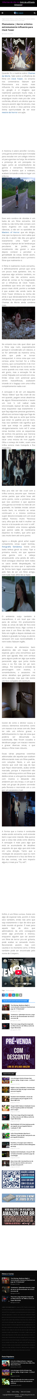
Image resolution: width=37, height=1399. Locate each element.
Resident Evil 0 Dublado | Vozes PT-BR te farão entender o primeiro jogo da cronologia (23, 1153)
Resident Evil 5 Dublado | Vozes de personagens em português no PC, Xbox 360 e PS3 (22, 1098)
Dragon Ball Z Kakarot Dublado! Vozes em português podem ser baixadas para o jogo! (23, 1107)
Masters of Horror (11, 232)
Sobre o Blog (15, 1392)
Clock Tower (17, 79)
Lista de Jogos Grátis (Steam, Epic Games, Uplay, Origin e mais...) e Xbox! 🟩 (23, 1080)
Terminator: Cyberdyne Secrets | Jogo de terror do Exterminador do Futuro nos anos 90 (23, 1016)
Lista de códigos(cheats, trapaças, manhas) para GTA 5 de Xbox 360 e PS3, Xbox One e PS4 (23, 1363)
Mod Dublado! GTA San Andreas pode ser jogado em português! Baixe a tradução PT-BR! (22, 1126)
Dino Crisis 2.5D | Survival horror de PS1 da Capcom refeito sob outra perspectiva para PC (22, 1163)
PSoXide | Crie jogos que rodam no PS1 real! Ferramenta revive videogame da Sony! (23, 1144)
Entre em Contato (25, 1392)
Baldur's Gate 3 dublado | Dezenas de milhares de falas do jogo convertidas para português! (23, 1089)
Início (8, 1392)
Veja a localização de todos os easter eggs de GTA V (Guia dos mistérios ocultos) (22, 1381)
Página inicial (5, 19)
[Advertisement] (18, 130)
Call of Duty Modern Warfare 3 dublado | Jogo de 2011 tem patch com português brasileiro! (23, 1135)
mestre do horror (10, 112)
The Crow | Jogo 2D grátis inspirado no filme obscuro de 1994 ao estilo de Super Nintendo (22, 1025)
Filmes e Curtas (14, 19)
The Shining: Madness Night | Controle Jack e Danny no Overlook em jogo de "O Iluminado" (23, 1007)
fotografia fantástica (12, 546)
